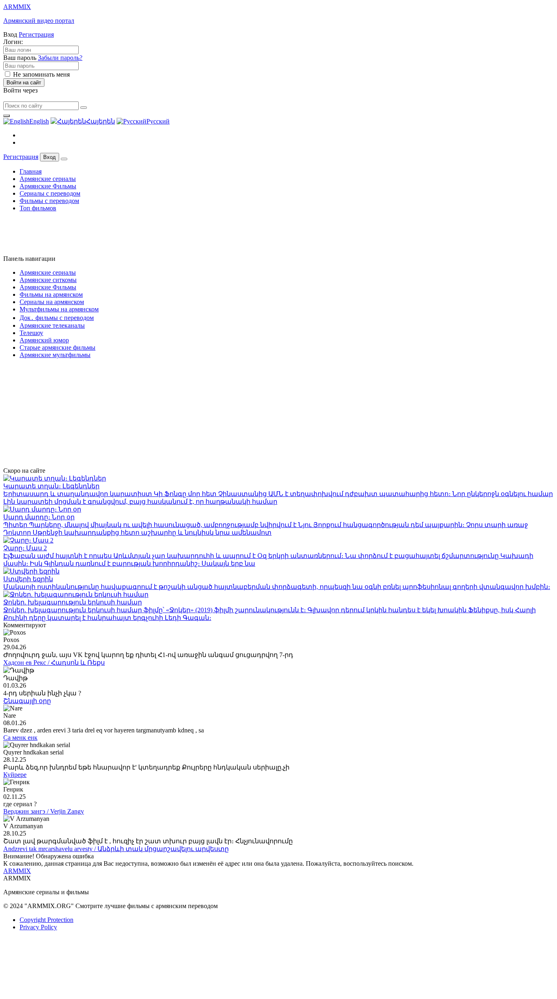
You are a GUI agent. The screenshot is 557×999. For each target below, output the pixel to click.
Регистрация (36, 34)
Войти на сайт (24, 82)
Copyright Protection (46, 919)
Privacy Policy (38, 927)
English (39, 121)
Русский (158, 121)
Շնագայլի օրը (27, 700)
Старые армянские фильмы (57, 347)
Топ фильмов (38, 208)
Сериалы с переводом (50, 193)
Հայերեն (100, 121)
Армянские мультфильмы (55, 354)
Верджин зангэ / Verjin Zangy (43, 811)
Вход (49, 157)
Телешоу (31, 332)
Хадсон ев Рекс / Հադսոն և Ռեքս (54, 662)
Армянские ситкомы (48, 279)
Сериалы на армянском (52, 301)
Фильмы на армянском (51, 294)
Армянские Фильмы (48, 186)
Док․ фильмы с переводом (57, 317)
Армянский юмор (44, 340)
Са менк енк (20, 737)
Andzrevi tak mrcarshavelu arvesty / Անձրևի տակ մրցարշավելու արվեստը (116, 848)
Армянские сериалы (48, 178)
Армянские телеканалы (52, 325)
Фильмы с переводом (49, 200)
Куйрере (15, 774)
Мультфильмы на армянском (59, 309)
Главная (31, 171)
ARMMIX (17, 870)
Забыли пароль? (60, 57)
